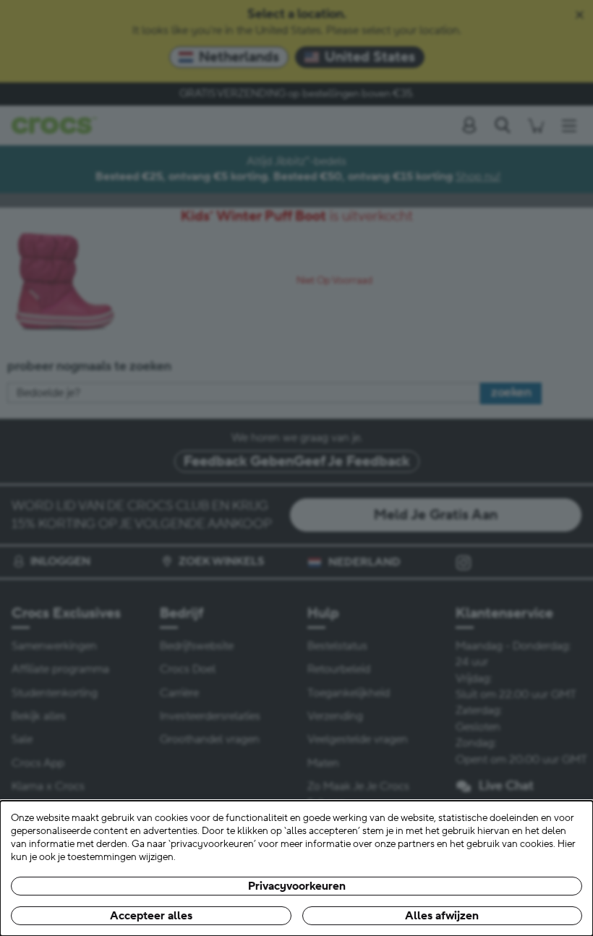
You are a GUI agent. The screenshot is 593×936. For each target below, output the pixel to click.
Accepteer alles (151, 916)
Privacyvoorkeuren (297, 886)
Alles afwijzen (442, 916)
